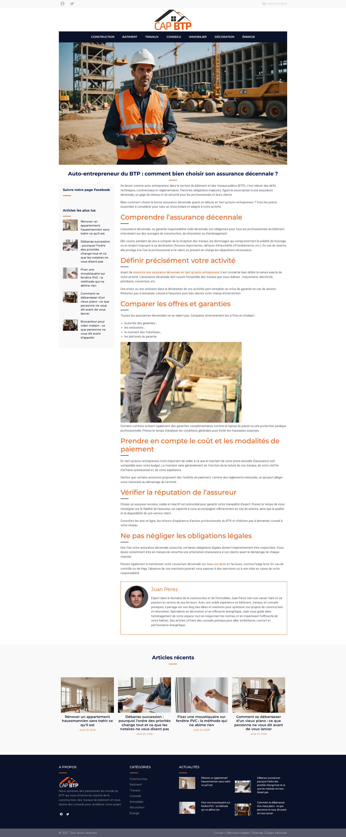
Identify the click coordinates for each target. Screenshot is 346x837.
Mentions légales (238, 833)
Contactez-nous (277, 4)
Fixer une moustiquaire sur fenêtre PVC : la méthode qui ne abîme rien (93, 277)
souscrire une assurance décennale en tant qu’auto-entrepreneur (176, 272)
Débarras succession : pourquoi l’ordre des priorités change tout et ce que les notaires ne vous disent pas (145, 723)
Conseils (174, 37)
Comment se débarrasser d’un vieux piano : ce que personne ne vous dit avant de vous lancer (258, 723)
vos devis (220, 564)
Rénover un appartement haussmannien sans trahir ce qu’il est (87, 721)
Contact (219, 833)
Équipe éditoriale (276, 833)
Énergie (248, 37)
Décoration (224, 37)
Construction (102, 37)
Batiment (129, 37)
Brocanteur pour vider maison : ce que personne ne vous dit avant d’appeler (93, 329)
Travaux (152, 37)
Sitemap (257, 833)
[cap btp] (173, 19)
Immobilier (198, 37)
